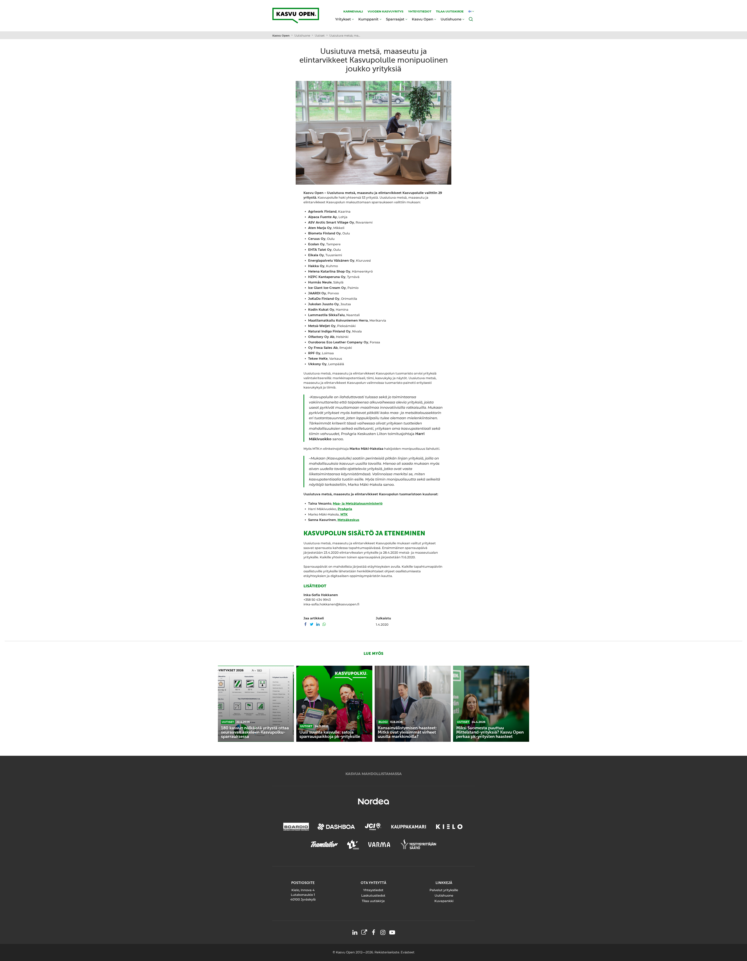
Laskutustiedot (373, 895)
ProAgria (345, 509)
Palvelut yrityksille (444, 890)
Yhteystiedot (373, 890)
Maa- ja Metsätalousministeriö (357, 503)
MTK (344, 514)
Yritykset (343, 19)
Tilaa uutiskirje (373, 901)
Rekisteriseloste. (387, 952)
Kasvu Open (422, 19)
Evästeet (408, 952)
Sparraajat (395, 19)
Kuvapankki (443, 901)
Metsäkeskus (348, 520)
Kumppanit (368, 19)
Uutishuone (451, 19)
